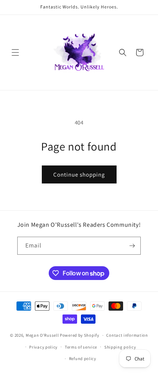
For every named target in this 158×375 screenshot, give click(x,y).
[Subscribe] (131, 246)
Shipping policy (120, 347)
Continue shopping (79, 174)
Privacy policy (43, 347)
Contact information (127, 335)
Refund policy (82, 358)
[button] (15, 52)
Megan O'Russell (42, 335)
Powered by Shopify (79, 335)
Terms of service (81, 347)
